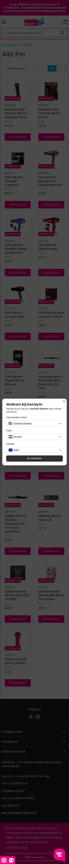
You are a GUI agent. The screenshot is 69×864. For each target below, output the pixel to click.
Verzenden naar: (16, 417)
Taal (9, 430)
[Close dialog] (64, 401)
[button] (34, 423)
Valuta (10, 443)
